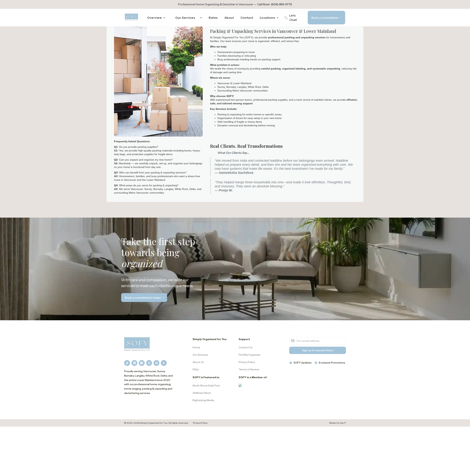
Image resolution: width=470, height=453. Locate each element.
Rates (213, 17)
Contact (247, 17)
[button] (156, 17)
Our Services (185, 17)
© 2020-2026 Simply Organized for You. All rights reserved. (156, 422)
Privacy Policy (200, 422)
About (229, 17)
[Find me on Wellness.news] (240, 385)
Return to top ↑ (337, 422)
